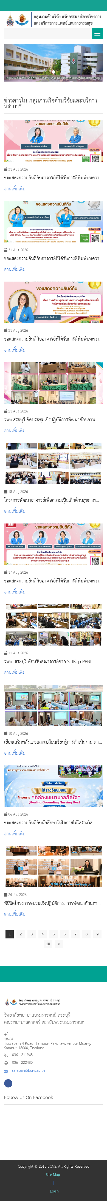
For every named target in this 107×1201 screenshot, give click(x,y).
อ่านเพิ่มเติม (15, 189)
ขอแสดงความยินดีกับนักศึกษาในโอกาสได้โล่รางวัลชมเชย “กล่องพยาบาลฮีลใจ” (48, 823)
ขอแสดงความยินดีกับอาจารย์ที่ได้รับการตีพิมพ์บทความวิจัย (53, 178)
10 (48, 944)
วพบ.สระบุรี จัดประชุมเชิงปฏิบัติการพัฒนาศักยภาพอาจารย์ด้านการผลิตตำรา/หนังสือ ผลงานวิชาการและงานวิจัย (51, 420)
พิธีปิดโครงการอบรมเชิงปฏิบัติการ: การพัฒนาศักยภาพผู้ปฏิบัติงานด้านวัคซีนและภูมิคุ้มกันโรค (53, 903)
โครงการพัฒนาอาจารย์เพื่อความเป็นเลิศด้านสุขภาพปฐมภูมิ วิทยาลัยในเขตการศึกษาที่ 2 (50, 500)
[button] (11, 63)
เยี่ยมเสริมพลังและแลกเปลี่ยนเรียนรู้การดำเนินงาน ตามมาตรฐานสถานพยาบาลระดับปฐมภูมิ (53, 742)
